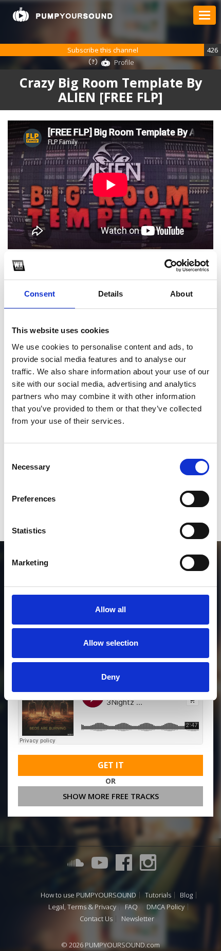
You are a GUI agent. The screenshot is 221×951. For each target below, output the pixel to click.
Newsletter (137, 918)
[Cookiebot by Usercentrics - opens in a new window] (164, 265)
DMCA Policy (165, 907)
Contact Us (96, 918)
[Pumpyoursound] (63, 14)
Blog (186, 895)
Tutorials (158, 895)
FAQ (131, 907)
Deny (110, 676)
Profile (124, 62)
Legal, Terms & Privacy (82, 907)
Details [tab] (110, 293)
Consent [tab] (39, 293)
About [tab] (181, 293)
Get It (111, 765)
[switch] (194, 499)
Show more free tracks (111, 796)
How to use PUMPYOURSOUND (88, 895)
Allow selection (110, 642)
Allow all (110, 609)
